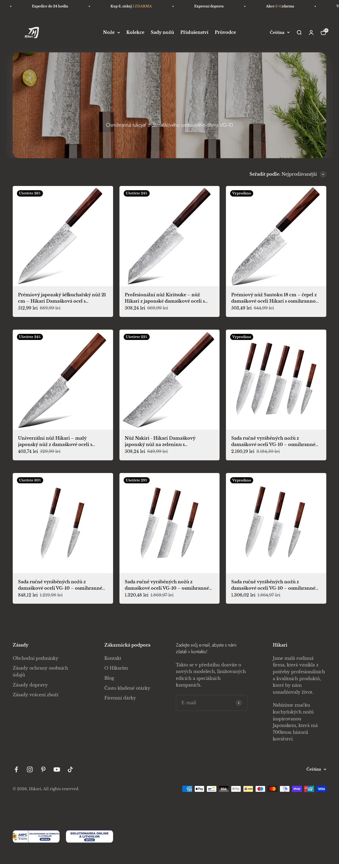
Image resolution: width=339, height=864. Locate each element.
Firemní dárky (120, 698)
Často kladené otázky (127, 688)
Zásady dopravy (30, 685)
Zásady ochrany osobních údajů (40, 671)
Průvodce (225, 32)
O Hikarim (116, 668)
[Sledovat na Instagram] (29, 769)
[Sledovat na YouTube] (56, 769)
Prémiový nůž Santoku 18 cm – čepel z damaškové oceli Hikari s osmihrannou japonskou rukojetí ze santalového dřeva (275, 301)
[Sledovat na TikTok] (70, 769)
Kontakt (112, 658)
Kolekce (135, 32)
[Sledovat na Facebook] (16, 769)
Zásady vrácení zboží (35, 694)
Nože (109, 32)
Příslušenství (194, 32)
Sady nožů (162, 32)
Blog (109, 678)
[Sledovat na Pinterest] (43, 769)
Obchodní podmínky (35, 658)
